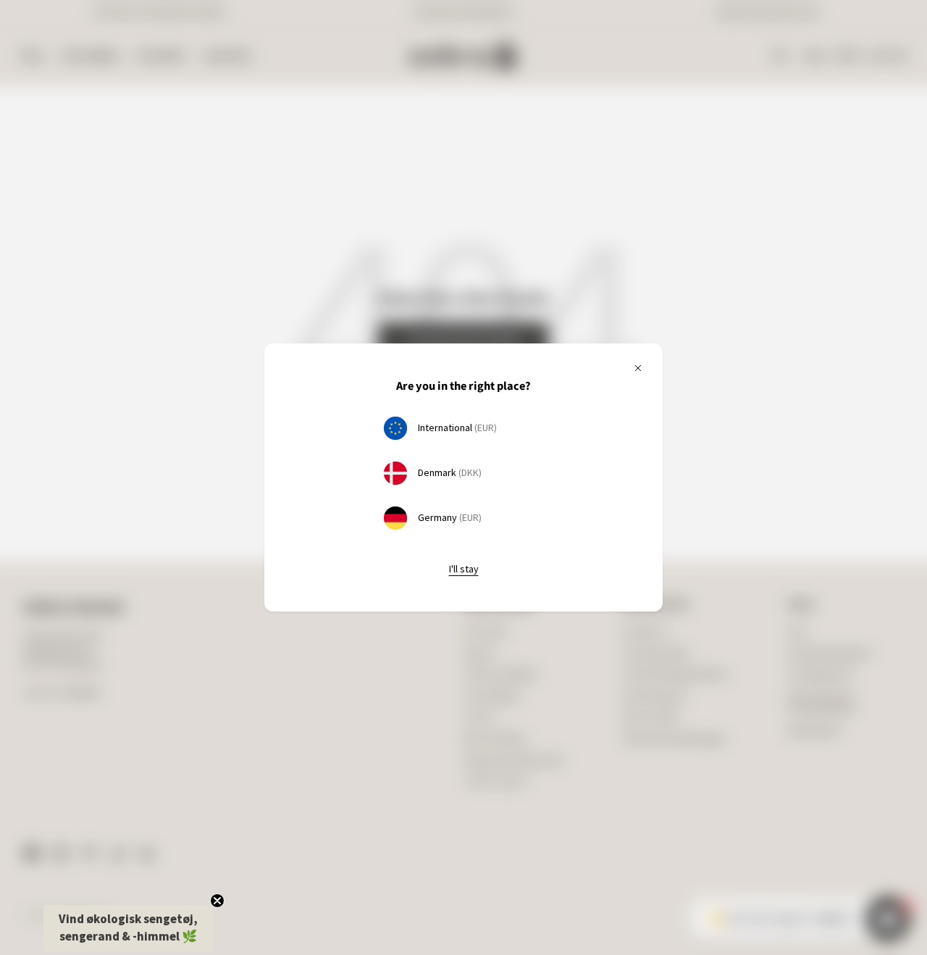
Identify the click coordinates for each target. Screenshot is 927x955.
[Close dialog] (698, 339)
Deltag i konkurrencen (590, 516)
